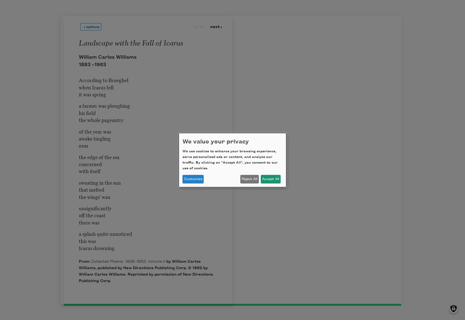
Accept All (270, 179)
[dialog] (232, 160)
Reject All (249, 179)
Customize (193, 179)
